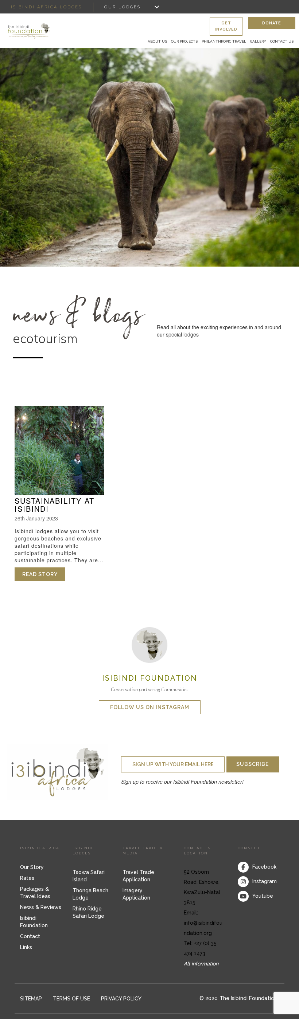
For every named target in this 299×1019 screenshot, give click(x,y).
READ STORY (43, 574)
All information (201, 964)
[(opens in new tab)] (149, 644)
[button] (226, 26)
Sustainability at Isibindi (54, 504)
